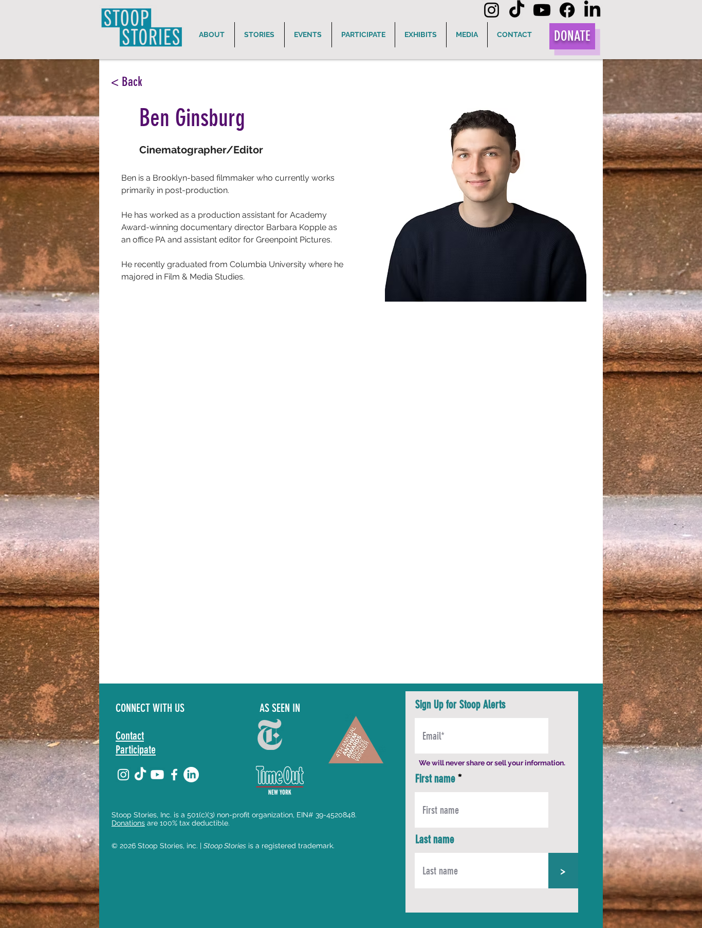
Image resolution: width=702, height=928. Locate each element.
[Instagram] (492, 10)
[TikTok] (517, 10)
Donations (128, 823)
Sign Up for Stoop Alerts (460, 704)
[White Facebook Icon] (174, 774)
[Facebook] (567, 10)
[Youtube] (542, 10)
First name (435, 778)
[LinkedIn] (592, 10)
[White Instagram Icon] (123, 774)
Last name (434, 839)
